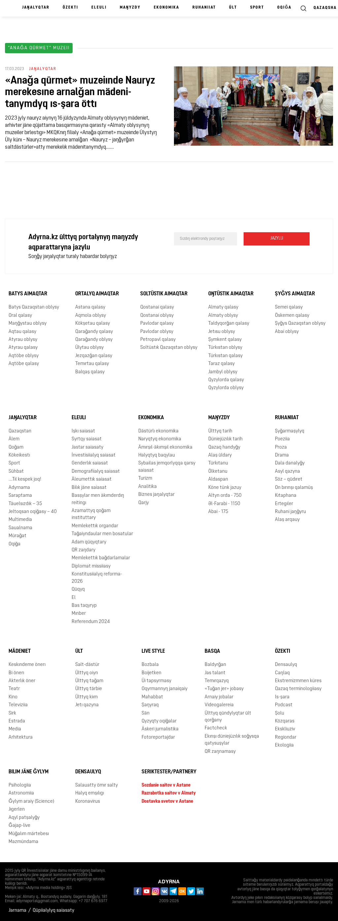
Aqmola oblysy (90, 315)
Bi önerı (16, 673)
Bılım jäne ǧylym (29, 772)
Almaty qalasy (223, 307)
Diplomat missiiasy (91, 566)
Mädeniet (20, 651)
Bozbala (150, 664)
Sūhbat (16, 471)
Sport (257, 8)
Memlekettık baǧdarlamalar (101, 558)
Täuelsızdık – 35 (25, 503)
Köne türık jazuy (224, 487)
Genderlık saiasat (90, 463)
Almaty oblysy (223, 315)
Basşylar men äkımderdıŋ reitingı (98, 499)
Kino (13, 697)
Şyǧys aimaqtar (295, 294)
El (74, 597)
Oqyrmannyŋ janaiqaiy (164, 688)
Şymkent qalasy (225, 339)
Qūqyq (78, 589)
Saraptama (20, 495)
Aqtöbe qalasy (24, 363)
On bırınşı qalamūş (294, 487)
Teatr (14, 688)
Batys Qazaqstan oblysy (34, 307)
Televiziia (18, 705)
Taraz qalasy (221, 363)
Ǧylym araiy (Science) (31, 801)
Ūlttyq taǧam (89, 681)
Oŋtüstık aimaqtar (231, 294)
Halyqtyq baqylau (156, 455)
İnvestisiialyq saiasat (94, 455)
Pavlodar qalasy (157, 323)
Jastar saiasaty (87, 447)
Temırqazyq (217, 681)
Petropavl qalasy (158, 339)
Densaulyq (286, 664)
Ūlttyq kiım (86, 697)
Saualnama (20, 528)
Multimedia (20, 519)
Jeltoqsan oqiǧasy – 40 (33, 511)
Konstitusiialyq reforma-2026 (97, 578)
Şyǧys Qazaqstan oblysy (300, 323)
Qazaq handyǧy (224, 447)
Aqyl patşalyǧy (24, 817)
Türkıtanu (218, 463)
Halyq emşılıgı (89, 793)
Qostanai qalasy (157, 307)
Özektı (70, 8)
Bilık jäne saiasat (89, 487)
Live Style (153, 651)
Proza (281, 447)
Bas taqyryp (84, 605)
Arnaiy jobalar (219, 697)
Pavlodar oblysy (156, 331)
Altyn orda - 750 (225, 495)
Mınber (79, 613)
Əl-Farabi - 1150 (224, 503)
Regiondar (285, 737)
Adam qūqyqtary (89, 542)
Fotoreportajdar (158, 737)
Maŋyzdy (130, 8)
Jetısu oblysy (221, 331)
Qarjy (143, 502)
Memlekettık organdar (95, 526)
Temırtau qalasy (92, 363)
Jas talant (215, 673)
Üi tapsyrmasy (156, 681)
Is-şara (282, 697)
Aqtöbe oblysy (24, 355)
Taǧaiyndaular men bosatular (102, 534)
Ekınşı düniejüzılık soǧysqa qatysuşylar (232, 740)
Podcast (283, 705)
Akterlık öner (22, 681)
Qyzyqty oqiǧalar (159, 721)
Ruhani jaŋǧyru (290, 511)
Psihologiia (20, 785)
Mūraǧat (17, 536)
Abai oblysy (287, 331)
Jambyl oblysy (222, 372)
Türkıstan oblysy (225, 347)
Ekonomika (166, 8)
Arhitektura (21, 737)
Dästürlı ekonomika (158, 431)
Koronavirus (87, 801)
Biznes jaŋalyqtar (156, 494)
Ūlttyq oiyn (86, 673)
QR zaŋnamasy (220, 751)
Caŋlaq (282, 673)
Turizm (145, 478)
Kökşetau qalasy (92, 323)
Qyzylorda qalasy (226, 380)
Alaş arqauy (287, 519)
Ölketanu (217, 471)
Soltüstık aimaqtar (163, 294)
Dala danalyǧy (290, 463)
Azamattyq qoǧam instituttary (91, 514)
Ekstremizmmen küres (298, 681)
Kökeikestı (19, 455)
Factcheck (216, 728)
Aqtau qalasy (22, 331)
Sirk (12, 713)
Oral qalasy (20, 315)
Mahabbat (152, 697)
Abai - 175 (218, 511)
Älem (14, 439)
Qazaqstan (20, 431)
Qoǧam (16, 447)
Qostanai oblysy (157, 315)
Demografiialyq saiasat (96, 471)
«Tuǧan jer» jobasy (224, 688)
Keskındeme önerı (27, 664)
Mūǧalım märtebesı (29, 833)
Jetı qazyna (87, 705)
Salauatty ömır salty (96, 785)
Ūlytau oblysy (89, 347)
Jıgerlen (17, 809)
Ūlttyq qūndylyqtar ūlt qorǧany (228, 717)
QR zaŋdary (83, 550)
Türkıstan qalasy (225, 355)
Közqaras (284, 721)
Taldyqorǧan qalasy (228, 323)
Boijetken (151, 673)
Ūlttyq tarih (220, 431)
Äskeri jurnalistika (160, 729)
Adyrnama (19, 487)
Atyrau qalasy (23, 347)
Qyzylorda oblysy (226, 388)
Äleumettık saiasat (92, 479)
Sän (146, 713)
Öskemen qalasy (292, 315)
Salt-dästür (87, 664)
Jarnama (17, 910)
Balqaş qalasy (90, 372)
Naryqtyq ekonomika (159, 439)
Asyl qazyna (287, 471)
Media (15, 729)
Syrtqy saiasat (87, 439)
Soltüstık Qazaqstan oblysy (168, 347)
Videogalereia (219, 705)
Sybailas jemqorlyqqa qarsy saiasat (166, 467)
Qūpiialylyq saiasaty (53, 910)
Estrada (17, 721)
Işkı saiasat (83, 431)
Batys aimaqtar (28, 294)
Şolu (279, 713)
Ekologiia (284, 745)
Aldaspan (218, 479)
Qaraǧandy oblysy (94, 339)
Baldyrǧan (215, 664)
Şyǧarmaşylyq (289, 431)
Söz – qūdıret (288, 479)
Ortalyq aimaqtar (97, 294)
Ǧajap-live (19, 825)
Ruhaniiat (204, 8)
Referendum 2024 (91, 621)
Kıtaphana (285, 495)
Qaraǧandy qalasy (94, 331)
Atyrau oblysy (23, 339)
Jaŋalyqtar (36, 8)
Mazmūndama (23, 841)
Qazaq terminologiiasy (298, 688)
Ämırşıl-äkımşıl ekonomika (165, 447)
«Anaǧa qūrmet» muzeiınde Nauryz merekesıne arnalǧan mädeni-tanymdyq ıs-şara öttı (80, 92)
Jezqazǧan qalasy (93, 355)
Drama (282, 455)
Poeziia (282, 439)
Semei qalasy (289, 307)
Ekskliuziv (285, 729)
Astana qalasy (90, 307)
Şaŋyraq (150, 705)
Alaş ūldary (220, 455)
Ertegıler (284, 503)
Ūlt (233, 8)
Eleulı (99, 8)
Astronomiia (21, 793)
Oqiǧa (284, 8)
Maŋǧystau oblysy (28, 323)
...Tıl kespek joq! (25, 479)
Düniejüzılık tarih (225, 439)
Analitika (147, 486)
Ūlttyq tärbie (88, 688)
